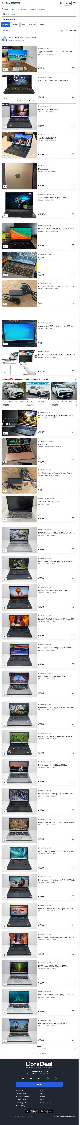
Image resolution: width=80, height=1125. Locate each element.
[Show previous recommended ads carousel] (71, 379)
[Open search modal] (61, 3)
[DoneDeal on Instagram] (56, 1078)
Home (13, 9)
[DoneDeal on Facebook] (23, 1078)
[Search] (4, 14)
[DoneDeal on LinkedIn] (47, 1078)
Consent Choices (46, 1103)
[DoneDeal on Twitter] (31, 1078)
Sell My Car (44, 1096)
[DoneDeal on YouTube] (39, 1078)
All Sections (22, 9)
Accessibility (20, 1106)
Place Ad (67, 3)
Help (42, 1093)
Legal (5, 1117)
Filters (6, 25)
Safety (42, 1099)
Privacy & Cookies (14, 1117)
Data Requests (21, 1103)
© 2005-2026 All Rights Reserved (64, 1116)
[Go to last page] (75, 1048)
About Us (19, 1090)
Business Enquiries (22, 1096)
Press (42, 1090)
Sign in (39, 1084)
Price (23, 24)
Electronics (32, 9)
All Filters (41, 24)
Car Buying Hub (21, 1093)
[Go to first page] (3, 1048)
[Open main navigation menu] (75, 3)
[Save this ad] (73, 68)
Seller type (32, 24)
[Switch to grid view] (62, 31)
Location (15, 24)
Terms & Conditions (28, 1117)
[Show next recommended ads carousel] (75, 379)
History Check (21, 1099)
